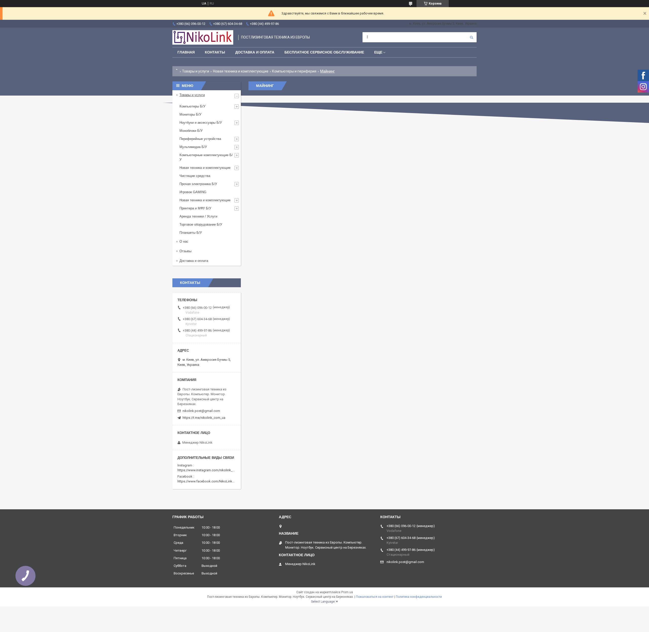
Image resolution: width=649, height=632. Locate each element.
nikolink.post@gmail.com (201, 411)
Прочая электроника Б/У (198, 184)
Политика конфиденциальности (419, 597)
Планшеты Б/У (190, 232)
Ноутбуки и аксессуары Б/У (200, 122)
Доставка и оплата (193, 261)
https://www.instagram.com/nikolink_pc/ (207, 470)
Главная (186, 52)
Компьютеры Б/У (192, 106)
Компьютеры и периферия (294, 71)
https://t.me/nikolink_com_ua (204, 418)
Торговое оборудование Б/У (200, 224)
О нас (183, 241)
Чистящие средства (194, 176)
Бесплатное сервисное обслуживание (324, 52)
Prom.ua (347, 592)
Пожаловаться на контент (374, 597)
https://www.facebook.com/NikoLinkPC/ (207, 481)
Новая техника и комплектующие (240, 71)
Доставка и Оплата (254, 52)
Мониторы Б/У (190, 114)
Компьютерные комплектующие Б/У (206, 157)
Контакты (215, 52)
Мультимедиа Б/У (193, 147)
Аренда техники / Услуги (198, 216)
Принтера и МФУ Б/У (195, 208)
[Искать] (471, 37)
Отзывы (185, 251)
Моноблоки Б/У (191, 131)
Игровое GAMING (192, 192)
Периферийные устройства (200, 139)
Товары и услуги (195, 71)
